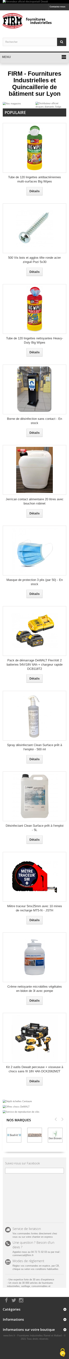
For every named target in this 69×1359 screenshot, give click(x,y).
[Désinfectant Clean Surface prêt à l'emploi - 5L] (34, 796)
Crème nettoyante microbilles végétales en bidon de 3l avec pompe (34, 989)
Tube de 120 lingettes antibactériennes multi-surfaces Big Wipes (34, 179)
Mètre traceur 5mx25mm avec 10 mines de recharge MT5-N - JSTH (34, 908)
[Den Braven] (55, 1135)
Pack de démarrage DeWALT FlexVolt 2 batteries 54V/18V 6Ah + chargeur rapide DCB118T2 (35, 665)
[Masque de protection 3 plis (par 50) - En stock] (34, 551)
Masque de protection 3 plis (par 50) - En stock (34, 582)
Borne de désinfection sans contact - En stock (34, 421)
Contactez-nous (57, 7)
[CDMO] (34, 1135)
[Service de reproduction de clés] (34, 1111)
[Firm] (34, 21)
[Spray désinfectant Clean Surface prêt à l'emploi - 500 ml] (34, 716)
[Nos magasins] (12, 103)
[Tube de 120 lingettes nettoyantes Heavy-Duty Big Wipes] (34, 309)
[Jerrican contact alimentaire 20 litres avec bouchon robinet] (34, 470)
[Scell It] (14, 1135)
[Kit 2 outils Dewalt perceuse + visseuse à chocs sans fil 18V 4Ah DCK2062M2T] (34, 1038)
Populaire (15, 112)
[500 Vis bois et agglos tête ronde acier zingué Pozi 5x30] (34, 228)
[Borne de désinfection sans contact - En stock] (34, 389)
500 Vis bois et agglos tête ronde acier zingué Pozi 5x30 (34, 260)
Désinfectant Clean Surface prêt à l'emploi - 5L (34, 828)
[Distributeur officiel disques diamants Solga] (51, 105)
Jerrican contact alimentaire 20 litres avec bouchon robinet (34, 501)
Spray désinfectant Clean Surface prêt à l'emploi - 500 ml (34, 747)
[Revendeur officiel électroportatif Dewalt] (34, 1)
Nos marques (18, 1120)
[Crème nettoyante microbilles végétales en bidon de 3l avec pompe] (34, 957)
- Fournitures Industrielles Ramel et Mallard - (40, 1335)
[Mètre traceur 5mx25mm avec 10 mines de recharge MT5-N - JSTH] (34, 877)
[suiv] (62, 1119)
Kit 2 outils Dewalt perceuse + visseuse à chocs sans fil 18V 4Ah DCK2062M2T (34, 1069)
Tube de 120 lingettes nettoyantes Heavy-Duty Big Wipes (34, 340)
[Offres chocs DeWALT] (34, 1106)
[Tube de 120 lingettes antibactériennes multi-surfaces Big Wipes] (34, 148)
